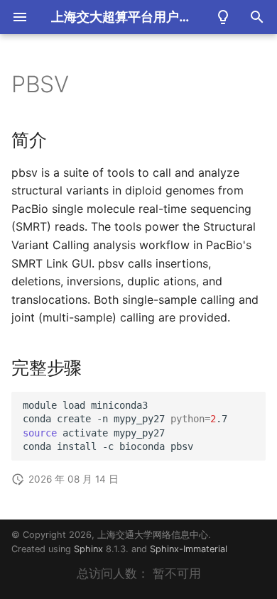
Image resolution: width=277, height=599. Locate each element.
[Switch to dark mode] (223, 17)
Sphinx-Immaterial (188, 549)
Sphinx (88, 549)
